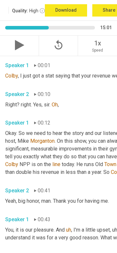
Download (66, 10)
